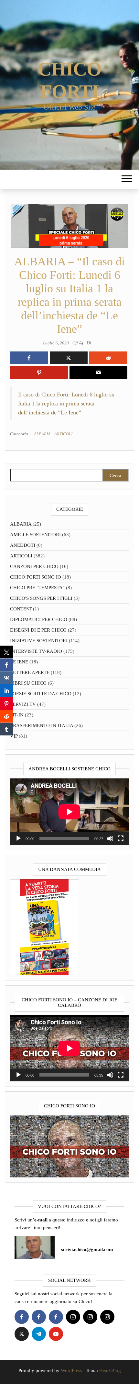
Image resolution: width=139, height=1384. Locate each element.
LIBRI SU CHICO (28, 683)
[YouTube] (56, 1334)
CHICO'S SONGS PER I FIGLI (41, 598)
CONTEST (21, 608)
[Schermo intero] (120, 838)
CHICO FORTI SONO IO (35, 577)
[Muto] (110, 838)
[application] (69, 811)
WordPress (71, 1370)
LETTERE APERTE (29, 672)
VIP (13, 736)
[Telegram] (39, 1334)
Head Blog (110, 1370)
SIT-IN (17, 714)
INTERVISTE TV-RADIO (36, 651)
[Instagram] (73, 1317)
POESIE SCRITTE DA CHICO (40, 693)
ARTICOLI (63, 433)
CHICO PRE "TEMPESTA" (37, 587)
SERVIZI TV (23, 704)
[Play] (18, 838)
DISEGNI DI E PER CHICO (38, 630)
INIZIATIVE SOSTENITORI (39, 640)
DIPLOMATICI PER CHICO (38, 619)
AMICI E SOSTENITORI (35, 534)
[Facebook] (22, 1317)
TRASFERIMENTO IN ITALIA (41, 725)
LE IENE (19, 661)
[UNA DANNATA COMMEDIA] (44, 926)
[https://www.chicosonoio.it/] (69, 1146)
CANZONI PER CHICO (34, 566)
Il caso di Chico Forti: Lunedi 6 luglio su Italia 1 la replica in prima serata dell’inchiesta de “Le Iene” (66, 403)
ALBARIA (42, 433)
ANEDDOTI (22, 545)
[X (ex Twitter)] (22, 1334)
